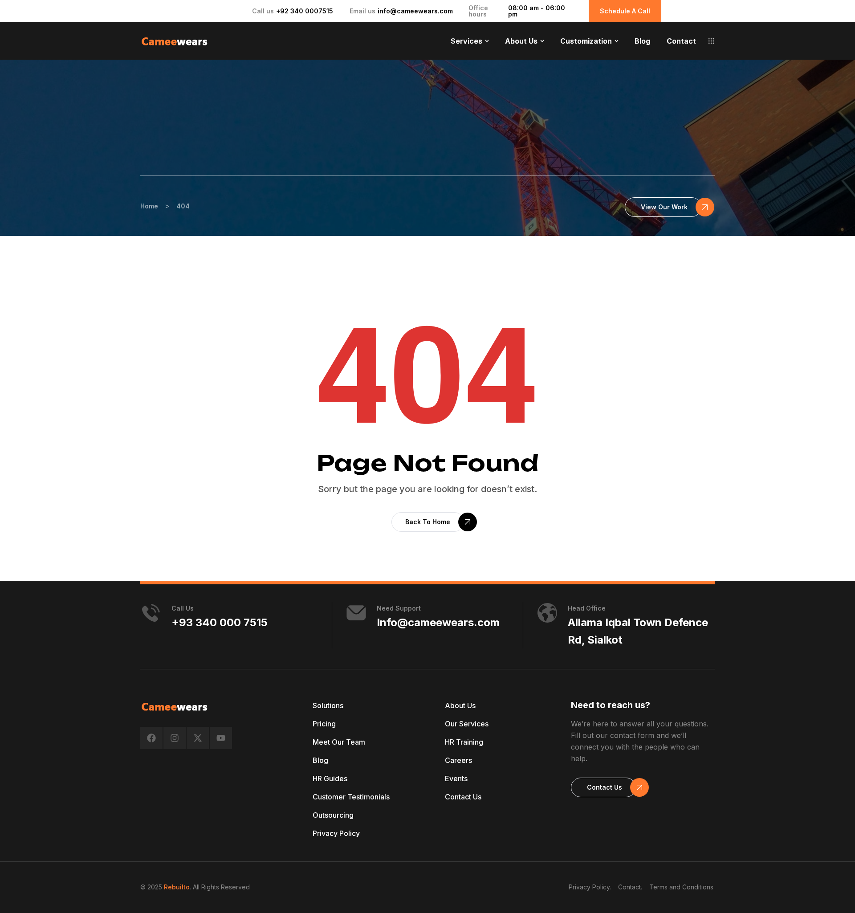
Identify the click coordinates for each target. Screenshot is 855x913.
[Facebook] (151, 738)
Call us (182, 608)
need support (399, 608)
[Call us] (151, 613)
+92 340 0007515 (304, 11)
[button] (711, 41)
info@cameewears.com (415, 11)
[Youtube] (221, 738)
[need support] (356, 613)
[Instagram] (174, 738)
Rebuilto (177, 887)
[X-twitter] (198, 738)
